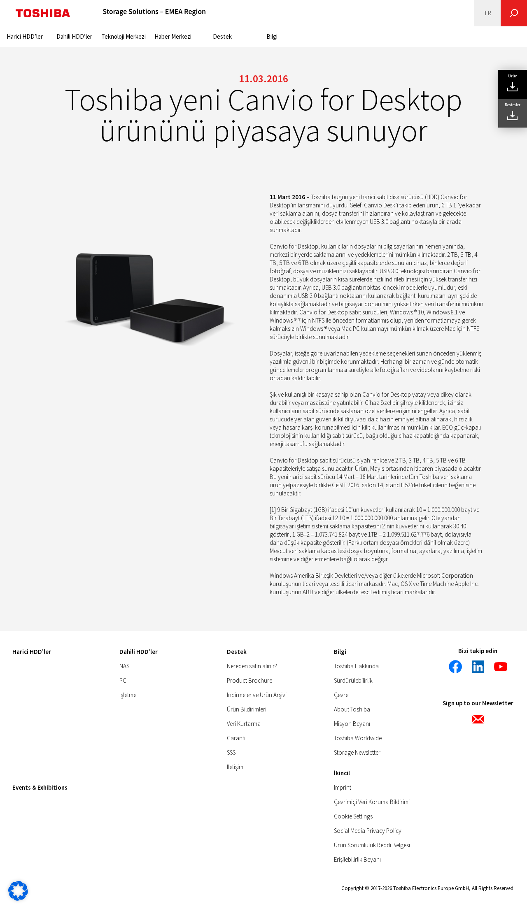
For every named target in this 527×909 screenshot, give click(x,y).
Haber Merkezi (172, 36)
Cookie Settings (353, 816)
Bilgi (271, 36)
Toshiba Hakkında (356, 666)
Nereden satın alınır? (252, 666)
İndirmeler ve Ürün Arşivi (257, 695)
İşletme (127, 695)
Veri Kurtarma (244, 724)
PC (122, 680)
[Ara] (514, 13)
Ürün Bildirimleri (246, 709)
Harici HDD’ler (25, 36)
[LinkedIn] (478, 666)
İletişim (235, 767)
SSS (231, 752)
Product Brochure (249, 680)
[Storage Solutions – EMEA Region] (154, 13)
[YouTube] (500, 666)
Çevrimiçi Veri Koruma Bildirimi (372, 802)
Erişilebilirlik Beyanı (357, 859)
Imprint (342, 787)
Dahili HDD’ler (74, 36)
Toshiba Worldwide (358, 738)
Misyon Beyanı (352, 724)
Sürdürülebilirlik (353, 680)
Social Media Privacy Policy (367, 831)
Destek (222, 36)
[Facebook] (455, 666)
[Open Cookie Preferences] (18, 898)
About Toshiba (352, 709)
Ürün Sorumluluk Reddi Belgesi (372, 845)
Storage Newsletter (357, 752)
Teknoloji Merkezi (123, 36)
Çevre (341, 695)
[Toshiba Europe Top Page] (43, 13)
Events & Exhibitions (40, 787)
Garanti (236, 738)
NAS (124, 666)
